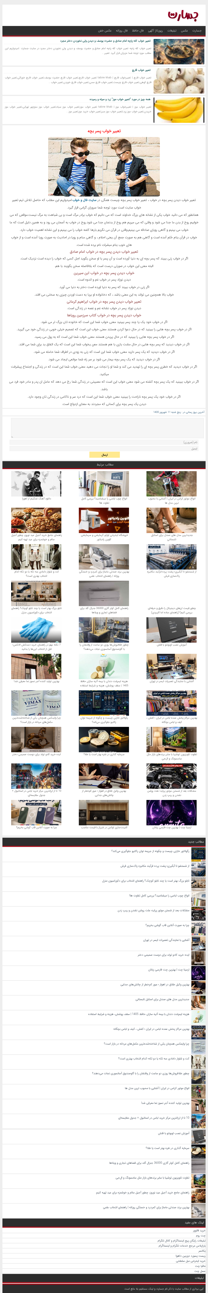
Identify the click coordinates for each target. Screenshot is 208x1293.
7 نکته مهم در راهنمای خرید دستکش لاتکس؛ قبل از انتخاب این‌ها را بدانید (37, 647)
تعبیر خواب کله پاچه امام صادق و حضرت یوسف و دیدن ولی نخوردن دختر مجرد (105, 41)
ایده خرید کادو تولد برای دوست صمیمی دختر (36, 754)
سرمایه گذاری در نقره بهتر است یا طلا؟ (104, 754)
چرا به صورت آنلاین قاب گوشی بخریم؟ (36, 827)
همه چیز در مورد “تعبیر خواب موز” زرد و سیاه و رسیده (120, 99)
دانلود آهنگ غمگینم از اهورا (36, 498)
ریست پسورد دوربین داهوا (191, 1256)
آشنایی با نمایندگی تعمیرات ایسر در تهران (172, 681)
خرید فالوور (199, 1230)
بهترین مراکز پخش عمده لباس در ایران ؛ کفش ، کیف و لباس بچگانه (171, 720)
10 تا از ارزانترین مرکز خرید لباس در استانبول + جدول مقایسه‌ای (36, 793)
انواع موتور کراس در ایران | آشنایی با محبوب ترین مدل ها (171, 500)
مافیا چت (200, 1266)
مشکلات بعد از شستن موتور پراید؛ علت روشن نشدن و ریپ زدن (171, 793)
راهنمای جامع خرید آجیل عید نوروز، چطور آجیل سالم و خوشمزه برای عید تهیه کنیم (36, 537)
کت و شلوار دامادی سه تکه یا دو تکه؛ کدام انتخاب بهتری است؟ (36, 574)
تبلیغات (172, 30)
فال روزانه (122, 30)
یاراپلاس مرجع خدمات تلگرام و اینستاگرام (182, 1245)
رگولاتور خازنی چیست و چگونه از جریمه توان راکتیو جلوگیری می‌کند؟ (104, 720)
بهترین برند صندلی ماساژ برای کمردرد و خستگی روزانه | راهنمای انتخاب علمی (104, 574)
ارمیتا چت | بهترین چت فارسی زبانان (171, 827)
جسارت (197, 30)
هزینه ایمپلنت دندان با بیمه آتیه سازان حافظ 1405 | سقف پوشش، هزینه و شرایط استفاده (104, 683)
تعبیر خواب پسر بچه (104, 131)
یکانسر (202, 1251)
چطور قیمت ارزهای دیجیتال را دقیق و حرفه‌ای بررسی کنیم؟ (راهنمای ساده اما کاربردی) (172, 610)
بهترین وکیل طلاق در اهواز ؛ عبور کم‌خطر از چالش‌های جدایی (104, 793)
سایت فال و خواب (84, 200)
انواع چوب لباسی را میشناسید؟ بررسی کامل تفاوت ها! (104, 500)
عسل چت (200, 1271)
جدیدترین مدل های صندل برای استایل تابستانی (172, 537)
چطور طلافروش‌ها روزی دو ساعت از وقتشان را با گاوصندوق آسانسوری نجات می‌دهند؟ (104, 647)
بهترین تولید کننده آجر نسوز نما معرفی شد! (36, 681)
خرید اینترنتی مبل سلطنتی (191, 1261)
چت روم (201, 1235)
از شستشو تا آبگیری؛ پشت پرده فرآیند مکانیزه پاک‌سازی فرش (171, 574)
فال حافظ (138, 30)
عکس (184, 30)
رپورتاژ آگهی (155, 30)
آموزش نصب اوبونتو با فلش (172, 645)
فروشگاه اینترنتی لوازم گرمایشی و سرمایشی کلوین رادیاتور (104, 537)
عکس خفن (105, 30)
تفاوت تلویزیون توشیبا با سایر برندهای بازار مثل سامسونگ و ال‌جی (172, 756)
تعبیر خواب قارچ (141, 70)
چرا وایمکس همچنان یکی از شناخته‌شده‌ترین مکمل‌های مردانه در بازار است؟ (36, 720)
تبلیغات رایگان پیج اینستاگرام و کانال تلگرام (182, 1240)
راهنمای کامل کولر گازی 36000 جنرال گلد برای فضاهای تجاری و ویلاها (104, 610)
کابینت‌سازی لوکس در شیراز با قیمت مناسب (104, 827)
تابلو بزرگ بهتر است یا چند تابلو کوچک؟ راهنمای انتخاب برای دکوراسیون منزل (36, 610)
